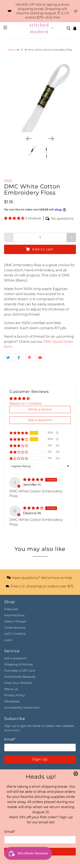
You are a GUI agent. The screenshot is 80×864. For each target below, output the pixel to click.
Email (9, 832)
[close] (76, 774)
